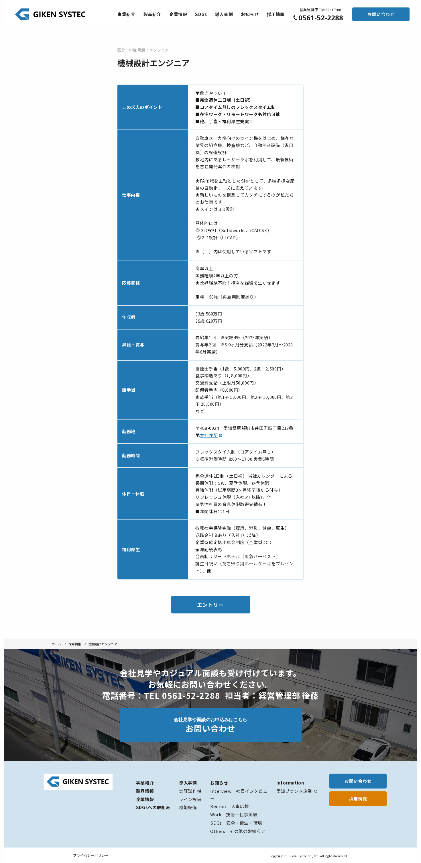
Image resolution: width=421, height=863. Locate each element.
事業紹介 (126, 14)
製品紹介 (152, 14)
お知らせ (250, 14)
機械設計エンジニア (102, 644)
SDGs (201, 14)
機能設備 (188, 807)
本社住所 (209, 435)
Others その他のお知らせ (237, 831)
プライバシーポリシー (91, 855)
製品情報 (145, 791)
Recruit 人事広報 (229, 806)
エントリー (210, 604)
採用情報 (276, 14)
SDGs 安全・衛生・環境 (236, 823)
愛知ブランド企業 (294, 791)
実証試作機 (190, 791)
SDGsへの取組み (153, 807)
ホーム (56, 644)
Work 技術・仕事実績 (233, 814)
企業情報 (178, 14)
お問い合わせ (380, 14)
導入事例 (224, 14)
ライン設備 (190, 799)
